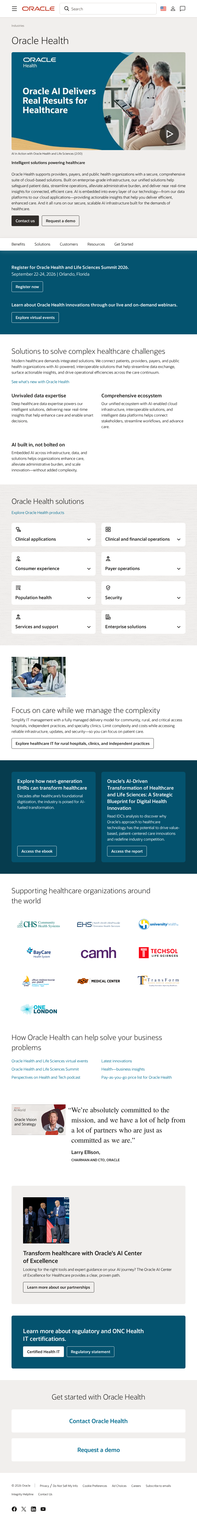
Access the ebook (37, 851)
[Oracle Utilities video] (39, 1119)
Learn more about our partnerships (58, 1287)
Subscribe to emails (158, 1486)
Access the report (127, 851)
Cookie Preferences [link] (95, 1486)
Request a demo (60, 220)
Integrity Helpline (22, 1494)
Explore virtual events (35, 317)
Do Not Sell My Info (65, 1486)
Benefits (18, 244)
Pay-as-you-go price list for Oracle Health (136, 1077)
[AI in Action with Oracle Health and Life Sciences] (98, 101)
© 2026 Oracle (21, 1485)
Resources (96, 244)
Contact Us (45, 1494)
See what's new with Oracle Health (40, 381)
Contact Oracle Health (98, 1421)
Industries (18, 25)
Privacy (44, 1486)
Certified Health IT (43, 1351)
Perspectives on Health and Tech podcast (46, 1077)
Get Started (123, 244)
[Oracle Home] (38, 9)
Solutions (42, 244)
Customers (69, 244)
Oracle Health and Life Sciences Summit (45, 1068)
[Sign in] (173, 9)
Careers (136, 1486)
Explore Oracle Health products (38, 512)
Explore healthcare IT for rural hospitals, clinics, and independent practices (83, 743)
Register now (27, 286)
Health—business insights (123, 1068)
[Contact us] (182, 9)
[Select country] (163, 9)
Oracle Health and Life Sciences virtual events (50, 1060)
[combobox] (108, 8)
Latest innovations (116, 1060)
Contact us (25, 220)
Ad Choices (119, 1486)
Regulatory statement (90, 1351)
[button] (14, 9)
